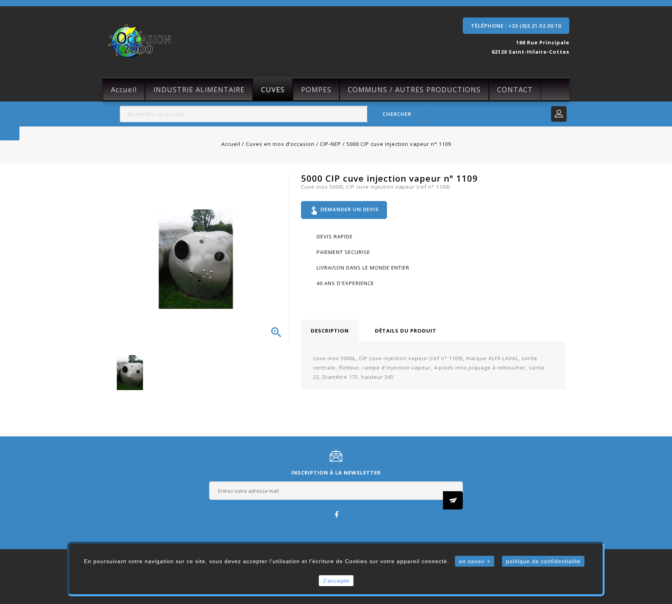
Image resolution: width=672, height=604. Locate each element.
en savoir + (474, 561)
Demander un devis (344, 210)
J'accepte (336, 581)
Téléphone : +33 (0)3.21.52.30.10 (516, 25)
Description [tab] (330, 330)
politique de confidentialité (543, 561)
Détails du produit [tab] (405, 330)
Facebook (336, 514)
